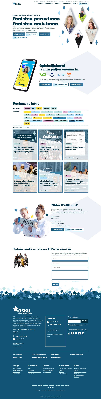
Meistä (74, 3)
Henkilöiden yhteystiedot (18, 343)
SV (78, 1)
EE (80, 1)
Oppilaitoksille (47, 372)
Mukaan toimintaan (48, 368)
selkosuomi (34, 385)
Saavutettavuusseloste (60, 390)
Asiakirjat (76, 377)
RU (83, 1)
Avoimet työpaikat (79, 375)
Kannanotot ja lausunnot (34, 372)
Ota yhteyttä (32, 34)
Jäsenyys (39, 3)
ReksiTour (61, 370)
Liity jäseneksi (83, 3)
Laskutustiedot (16, 344)
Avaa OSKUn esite (76, 354)
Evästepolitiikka (51, 390)
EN (76, 1)
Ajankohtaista (48, 3)
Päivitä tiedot (44, 34)
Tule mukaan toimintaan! (74, 229)
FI (73, 1)
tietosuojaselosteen (75, 281)
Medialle (76, 373)
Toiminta (57, 3)
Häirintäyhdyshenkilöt (52, 1)
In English (40, 385)
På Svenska (45, 385)
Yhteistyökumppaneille (80, 372)
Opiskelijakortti (17, 368)
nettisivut (47, 397)
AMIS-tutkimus (62, 373)
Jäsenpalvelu (16, 372)
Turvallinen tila (56, 357)
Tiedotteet (31, 373)
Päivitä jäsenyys (76, 84)
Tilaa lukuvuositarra (20, 37)
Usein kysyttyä (16, 373)
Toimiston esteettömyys (18, 345)
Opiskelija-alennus (18, 370)
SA (87, 1)
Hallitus (76, 370)
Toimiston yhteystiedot (80, 368)
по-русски (58, 385)
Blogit (29, 368)
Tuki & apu (42, 1)
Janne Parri (56, 397)
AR (85, 1)
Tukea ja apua (17, 357)
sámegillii (67, 385)
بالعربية (62, 385)
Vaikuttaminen (66, 3)
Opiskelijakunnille (48, 370)
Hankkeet (61, 372)
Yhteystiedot (61, 1)
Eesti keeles (51, 385)
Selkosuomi (69, 1)
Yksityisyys (38, 390)
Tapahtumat (31, 370)
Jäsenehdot (55, 354)
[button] (40, 3)
